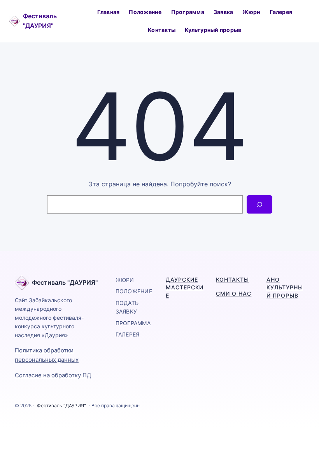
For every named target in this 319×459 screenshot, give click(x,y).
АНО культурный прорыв (284, 287)
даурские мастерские (184, 287)
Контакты (232, 279)
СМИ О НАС (233, 293)
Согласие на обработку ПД (53, 375)
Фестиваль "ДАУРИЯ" (65, 282)
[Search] (259, 204)
